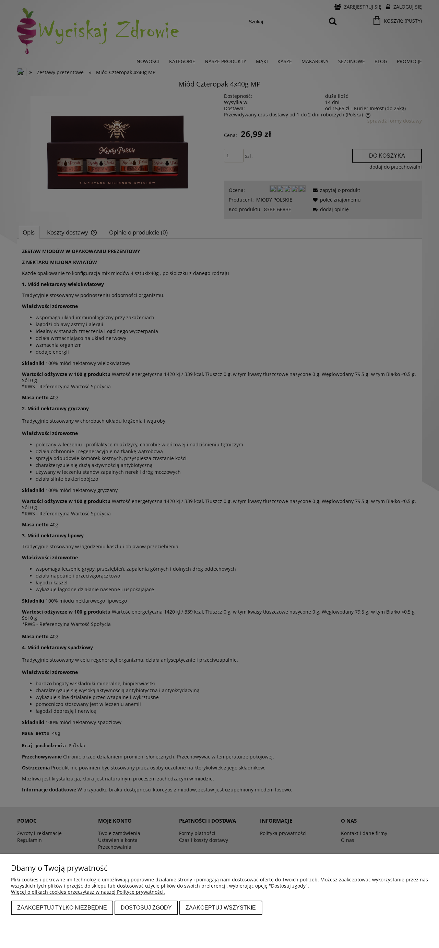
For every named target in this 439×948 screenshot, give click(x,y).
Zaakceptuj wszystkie (221, 907)
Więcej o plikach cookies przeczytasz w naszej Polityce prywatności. (88, 892)
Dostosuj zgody (146, 907)
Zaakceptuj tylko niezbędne (62, 907)
